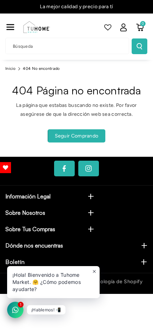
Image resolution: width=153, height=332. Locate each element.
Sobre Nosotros (25, 212)
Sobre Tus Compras (30, 229)
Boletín (15, 261)
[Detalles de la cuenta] (123, 27)
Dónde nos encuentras (34, 245)
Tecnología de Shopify (115, 282)
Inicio (10, 68)
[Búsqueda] (139, 46)
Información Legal (28, 196)
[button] (10, 27)
